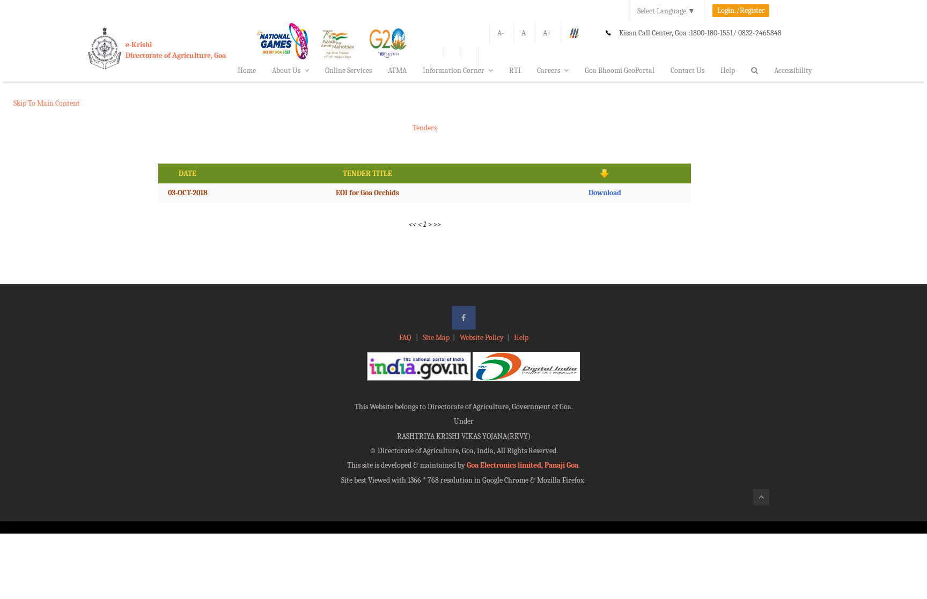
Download (604, 192)
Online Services (348, 70)
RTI (515, 70)
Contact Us (687, 70)
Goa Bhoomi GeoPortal (619, 70)
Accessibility (793, 70)
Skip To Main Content (46, 103)
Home (247, 70)
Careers (548, 70)
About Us (286, 70)
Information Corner (453, 70)
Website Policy (482, 337)
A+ (547, 33)
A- (500, 33)
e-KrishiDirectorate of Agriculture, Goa (176, 50)
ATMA (397, 70)
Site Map (436, 337)
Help (727, 70)
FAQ (406, 337)
